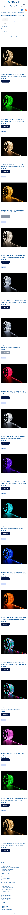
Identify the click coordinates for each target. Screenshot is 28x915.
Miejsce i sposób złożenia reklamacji (10, 867)
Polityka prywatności (6, 895)
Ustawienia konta (5, 878)
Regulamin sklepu (5, 866)
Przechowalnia (4, 879)
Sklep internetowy (12, 913)
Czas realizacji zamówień (7, 887)
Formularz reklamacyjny (7, 869)
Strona (12, 36)
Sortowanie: (4, 28)
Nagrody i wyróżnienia (6, 909)
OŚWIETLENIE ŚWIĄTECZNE (14, 12)
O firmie (3, 907)
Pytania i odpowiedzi (6, 870)
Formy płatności (5, 886)
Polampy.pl (3, 12)
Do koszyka (5, 81)
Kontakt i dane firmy (6, 906)
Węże (22, 12)
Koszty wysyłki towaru (6, 889)
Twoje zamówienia (5, 877)
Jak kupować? (4, 899)
